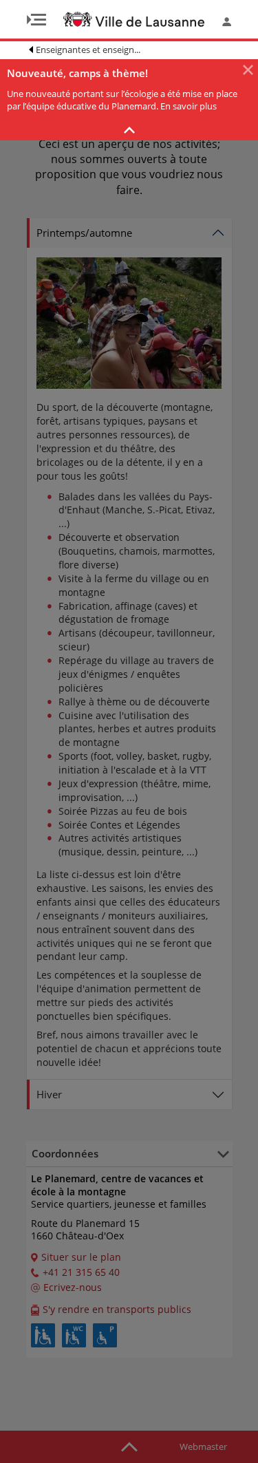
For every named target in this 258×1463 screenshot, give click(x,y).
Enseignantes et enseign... (88, 49)
